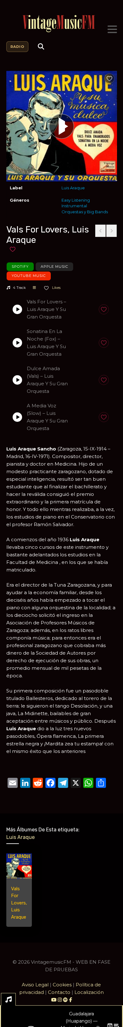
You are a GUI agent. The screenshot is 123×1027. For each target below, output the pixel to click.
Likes (56, 287)
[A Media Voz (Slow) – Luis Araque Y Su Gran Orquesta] (17, 417)
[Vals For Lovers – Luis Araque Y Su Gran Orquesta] (17, 309)
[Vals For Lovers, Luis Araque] (19, 866)
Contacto (59, 992)
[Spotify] (65, 1000)
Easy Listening (76, 200)
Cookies (62, 985)
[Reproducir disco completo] (61, 126)
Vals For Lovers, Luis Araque (19, 903)
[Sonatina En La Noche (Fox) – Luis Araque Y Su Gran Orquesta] (17, 342)
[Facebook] (70, 1000)
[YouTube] (53, 1000)
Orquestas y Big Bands (85, 211)
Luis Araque (73, 187)
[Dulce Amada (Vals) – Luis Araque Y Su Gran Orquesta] (17, 380)
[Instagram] (60, 1000)
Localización (89, 992)
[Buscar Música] (41, 47)
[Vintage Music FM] (61, 23)
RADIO (17, 46)
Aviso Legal (35, 985)
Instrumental (74, 205)
